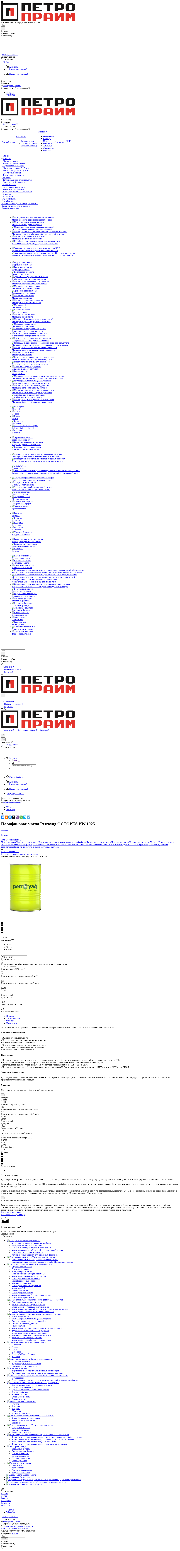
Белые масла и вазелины (63, 844)
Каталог (4, 1493)
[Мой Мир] (10, 817)
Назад (17, 760)
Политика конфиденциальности (18, 1526)
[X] (13, 817)
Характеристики (13, 1018)
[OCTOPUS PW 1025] (25, 916)
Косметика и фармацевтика (26, 844)
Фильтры (107, 844)
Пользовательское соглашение (14, 1529)
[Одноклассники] (6, 817)
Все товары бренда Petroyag (13, 1214)
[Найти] (3, 28)
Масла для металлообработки (73, 842)
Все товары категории (11, 1212)
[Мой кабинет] (2, 698)
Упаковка (154, 842)
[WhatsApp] (21, 817)
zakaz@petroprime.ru (12, 86)
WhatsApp (10, 95)
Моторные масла (8, 842)
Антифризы (140, 844)
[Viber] (17, 817)
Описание (10, 1016)
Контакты (5, 1505)
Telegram (10, 92)
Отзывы (10, 1021)
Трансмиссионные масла (27, 842)
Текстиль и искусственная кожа (28, 847)
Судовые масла (128, 844)
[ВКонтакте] (2, 817)
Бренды (4, 1498)
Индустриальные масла (49, 842)
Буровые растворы (50, 847)
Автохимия (116, 844)
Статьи (4, 1496)
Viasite (15, 1533)
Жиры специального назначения (88, 844)
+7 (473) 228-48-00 (10, 54)
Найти (4, 1539)
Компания (5, 1503)
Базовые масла (45, 844)
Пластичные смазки (120, 842)
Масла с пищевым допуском (98, 842)
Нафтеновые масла (9, 854)
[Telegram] (28, 817)
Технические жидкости (139, 842)
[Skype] (24, 817)
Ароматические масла (28, 854)
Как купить (11, 1023)
